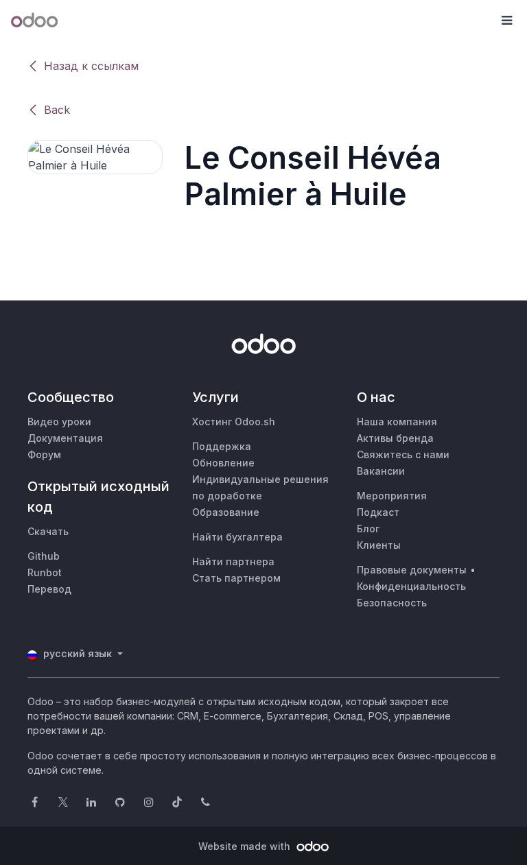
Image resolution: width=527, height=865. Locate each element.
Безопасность (392, 602)
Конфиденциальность (411, 586)
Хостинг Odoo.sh (233, 421)
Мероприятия (392, 495)
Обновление (223, 463)
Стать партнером (236, 578)
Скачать (48, 531)
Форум (44, 454)
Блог (368, 528)
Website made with (245, 846)
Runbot (44, 572)
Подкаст (378, 512)
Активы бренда (395, 438)
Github (43, 556)
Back (57, 110)
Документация (65, 438)
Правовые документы (412, 570)
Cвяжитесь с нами (403, 454)
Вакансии (381, 471)
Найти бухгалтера (237, 537)
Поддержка (221, 446)
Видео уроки (59, 421)
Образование (225, 512)
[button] (506, 20)
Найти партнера (233, 561)
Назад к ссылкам (91, 66)
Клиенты (379, 545)
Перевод (49, 589)
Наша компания (397, 421)
